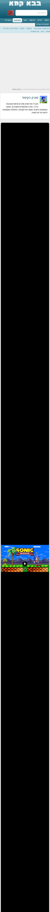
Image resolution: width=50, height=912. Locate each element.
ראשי (47, 20)
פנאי (25, 20)
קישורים (8, 20)
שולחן (48, 31)
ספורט (22, 28)
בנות (42, 31)
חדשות (32, 20)
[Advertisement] (25, 61)
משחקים (17, 20)
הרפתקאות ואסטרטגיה (41, 28)
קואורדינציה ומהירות (10, 28)
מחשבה (29, 28)
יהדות (40, 20)
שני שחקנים (35, 31)
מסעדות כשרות (42, 24)
